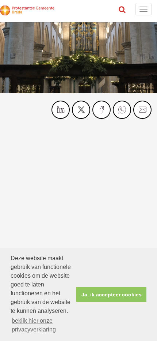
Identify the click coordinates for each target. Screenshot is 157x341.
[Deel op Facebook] (101, 110)
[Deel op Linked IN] (60, 110)
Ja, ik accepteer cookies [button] (111, 294)
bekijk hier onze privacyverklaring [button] (34, 325)
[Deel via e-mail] (142, 110)
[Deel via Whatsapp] (122, 110)
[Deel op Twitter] (81, 110)
